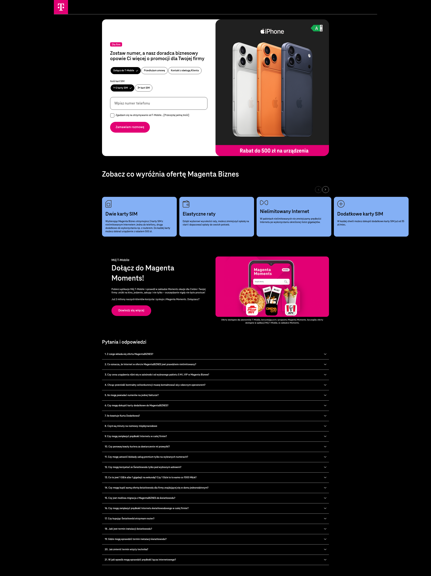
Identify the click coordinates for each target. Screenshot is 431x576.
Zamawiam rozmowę (130, 127)
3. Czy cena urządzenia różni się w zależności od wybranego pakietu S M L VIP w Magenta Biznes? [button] (157, 374)
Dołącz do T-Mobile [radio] (124, 70)
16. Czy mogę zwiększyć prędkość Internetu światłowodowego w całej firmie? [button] (147, 508)
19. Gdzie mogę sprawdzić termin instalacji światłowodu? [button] (136, 539)
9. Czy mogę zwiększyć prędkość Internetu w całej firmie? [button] (136, 436)
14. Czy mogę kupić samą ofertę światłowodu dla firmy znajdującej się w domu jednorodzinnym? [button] (156, 488)
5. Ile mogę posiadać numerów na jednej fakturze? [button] (132, 395)
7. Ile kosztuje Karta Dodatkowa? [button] (122, 416)
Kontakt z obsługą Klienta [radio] (185, 70)
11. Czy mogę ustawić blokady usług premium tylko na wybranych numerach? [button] (146, 457)
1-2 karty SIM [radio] (120, 88)
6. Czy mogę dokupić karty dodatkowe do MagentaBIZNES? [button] (136, 405)
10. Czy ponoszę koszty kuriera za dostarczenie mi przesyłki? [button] (137, 446)
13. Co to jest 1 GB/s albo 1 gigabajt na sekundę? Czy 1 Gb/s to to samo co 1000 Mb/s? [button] (150, 477)
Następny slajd (325, 189)
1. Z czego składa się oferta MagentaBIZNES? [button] (129, 354)
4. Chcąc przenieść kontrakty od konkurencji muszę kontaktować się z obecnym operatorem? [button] (155, 385)
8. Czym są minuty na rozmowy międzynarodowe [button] (131, 426)
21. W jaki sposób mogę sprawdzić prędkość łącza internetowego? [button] (140, 559)
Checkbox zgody (112, 115)
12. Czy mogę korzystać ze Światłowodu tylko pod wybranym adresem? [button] (143, 467)
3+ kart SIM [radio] (144, 88)
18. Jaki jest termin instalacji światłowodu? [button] (128, 529)
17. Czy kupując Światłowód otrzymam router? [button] (129, 518)
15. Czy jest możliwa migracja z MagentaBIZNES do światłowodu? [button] (140, 498)
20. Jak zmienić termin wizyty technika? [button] (126, 549)
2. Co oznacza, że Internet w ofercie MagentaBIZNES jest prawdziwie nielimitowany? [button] (150, 364)
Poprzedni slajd (318, 189)
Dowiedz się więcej (131, 310)
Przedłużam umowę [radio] (154, 70)
